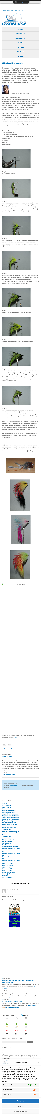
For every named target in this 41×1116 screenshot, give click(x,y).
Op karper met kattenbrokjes (7, 837)
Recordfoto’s (20, 34)
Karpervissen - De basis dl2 (11, 816)
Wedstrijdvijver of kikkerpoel (8, 874)
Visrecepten (26, 7)
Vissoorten (20, 29)
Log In (22, 2)
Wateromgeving (7, 877)
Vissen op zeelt (7, 870)
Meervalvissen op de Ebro (10, 831)
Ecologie (5, 804)
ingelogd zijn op (15, 785)
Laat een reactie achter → (10, 749)
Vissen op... (6, 809)
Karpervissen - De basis (10, 814)
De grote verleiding (8, 812)
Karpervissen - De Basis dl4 (11, 819)
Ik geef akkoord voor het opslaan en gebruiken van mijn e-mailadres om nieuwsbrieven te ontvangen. (20, 1056)
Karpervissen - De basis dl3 (11, 817)
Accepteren (20, 1101)
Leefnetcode (6, 829)
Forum (9, 7)
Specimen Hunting (20, 38)
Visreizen (21, 56)
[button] (38, 1063)
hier (16, 737)
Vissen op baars (7, 863)
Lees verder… (7, 998)
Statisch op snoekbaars (10, 846)
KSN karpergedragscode (10, 828)
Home (4, 7)
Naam (4, 1051)
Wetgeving (20, 47)
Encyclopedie (17, 7)
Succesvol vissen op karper (11, 848)
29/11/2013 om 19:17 (7, 756)
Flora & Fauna (6, 805)
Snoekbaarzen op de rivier (11, 845)
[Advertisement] (20, 950)
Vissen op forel (7, 867)
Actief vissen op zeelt (9, 810)
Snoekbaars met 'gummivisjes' (7, 842)
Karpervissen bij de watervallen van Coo (9, 821)
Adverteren (6, 10)
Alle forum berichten (12, 1007)
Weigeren (20, 1106)
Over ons (14, 10)
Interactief (20, 51)
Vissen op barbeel (8, 865)
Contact (21, 10)
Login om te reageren (9, 774)
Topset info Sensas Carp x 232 (12, 1002)
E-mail (4, 1053)
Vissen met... (6, 807)
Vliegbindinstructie (8, 872)
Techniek (20, 42)
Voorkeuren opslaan (20, 1111)
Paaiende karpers (8, 840)
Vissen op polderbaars (9, 869)
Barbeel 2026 (6, 992)
